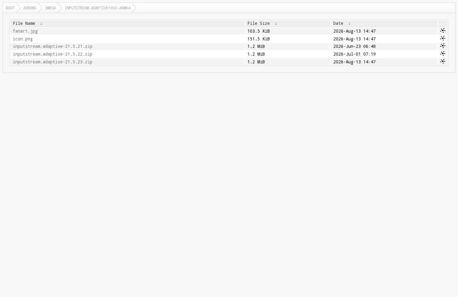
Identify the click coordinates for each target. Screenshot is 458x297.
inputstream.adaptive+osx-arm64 (97, 7)
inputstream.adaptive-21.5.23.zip (53, 62)
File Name (24, 23)
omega (50, 7)
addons (29, 7)
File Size (258, 23)
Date (338, 23)
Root (10, 7)
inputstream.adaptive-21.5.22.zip (53, 54)
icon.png (23, 39)
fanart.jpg (25, 31)
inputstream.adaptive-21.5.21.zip (53, 46)
